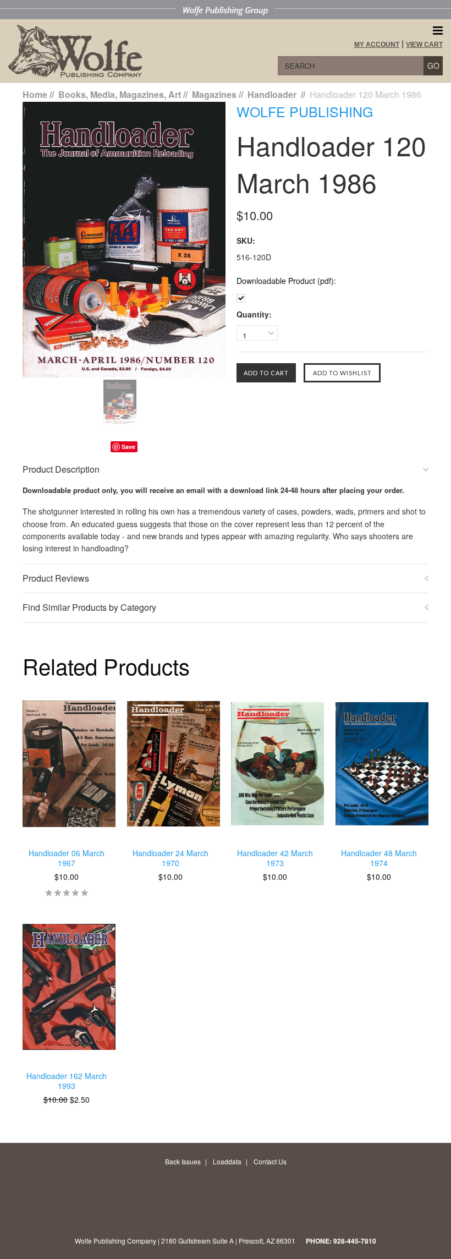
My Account (376, 44)
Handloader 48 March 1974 (379, 858)
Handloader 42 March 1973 (275, 858)
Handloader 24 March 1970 (170, 858)
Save (128, 446)
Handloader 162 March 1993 (66, 1081)
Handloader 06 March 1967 (67, 858)
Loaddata (227, 1161)
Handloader (273, 94)
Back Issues (183, 1161)
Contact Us (270, 1161)
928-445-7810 (354, 1241)
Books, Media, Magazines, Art (119, 94)
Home (35, 94)
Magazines (214, 94)
